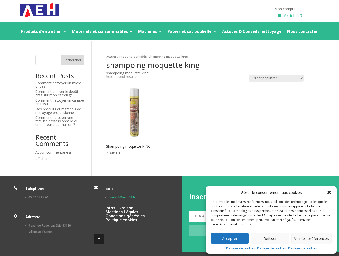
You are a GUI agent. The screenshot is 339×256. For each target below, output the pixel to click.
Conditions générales (125, 216)
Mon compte (284, 9)
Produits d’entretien (41, 32)
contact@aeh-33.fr (122, 197)
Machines (147, 32)
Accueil (111, 56)
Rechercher (72, 60)
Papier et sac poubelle (190, 32)
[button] (329, 192)
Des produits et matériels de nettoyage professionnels (58, 111)
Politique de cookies (240, 248)
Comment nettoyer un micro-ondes (59, 85)
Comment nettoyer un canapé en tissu (59, 102)
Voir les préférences (311, 238)
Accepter (229, 238)
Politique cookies (121, 220)
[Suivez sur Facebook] (99, 239)
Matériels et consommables (100, 32)
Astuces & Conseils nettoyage (252, 32)
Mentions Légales (122, 212)
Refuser (270, 238)
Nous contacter (302, 32)
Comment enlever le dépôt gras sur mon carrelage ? (56, 93)
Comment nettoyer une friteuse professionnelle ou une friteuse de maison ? (56, 121)
